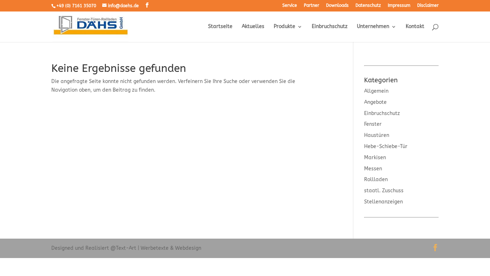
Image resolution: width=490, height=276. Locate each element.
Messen (373, 169)
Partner (311, 5)
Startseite (220, 26)
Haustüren (376, 135)
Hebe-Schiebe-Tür (385, 146)
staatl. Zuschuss (384, 191)
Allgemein (376, 91)
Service (289, 5)
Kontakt (415, 26)
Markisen (375, 158)
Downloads (337, 5)
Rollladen (376, 179)
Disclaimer (428, 5)
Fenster (373, 124)
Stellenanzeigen (383, 202)
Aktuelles (253, 26)
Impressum (399, 5)
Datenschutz (368, 5)
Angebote (375, 102)
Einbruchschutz (330, 26)
